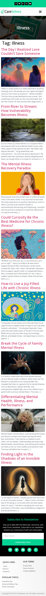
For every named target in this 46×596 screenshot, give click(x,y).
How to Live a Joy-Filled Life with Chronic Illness (21, 285)
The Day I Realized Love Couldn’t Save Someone (20, 51)
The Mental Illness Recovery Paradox (16, 166)
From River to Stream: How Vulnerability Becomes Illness (19, 110)
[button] (40, 12)
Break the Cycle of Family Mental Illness (22, 345)
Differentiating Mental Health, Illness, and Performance (19, 400)
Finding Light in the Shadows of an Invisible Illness (20, 458)
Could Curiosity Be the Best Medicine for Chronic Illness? (22, 221)
